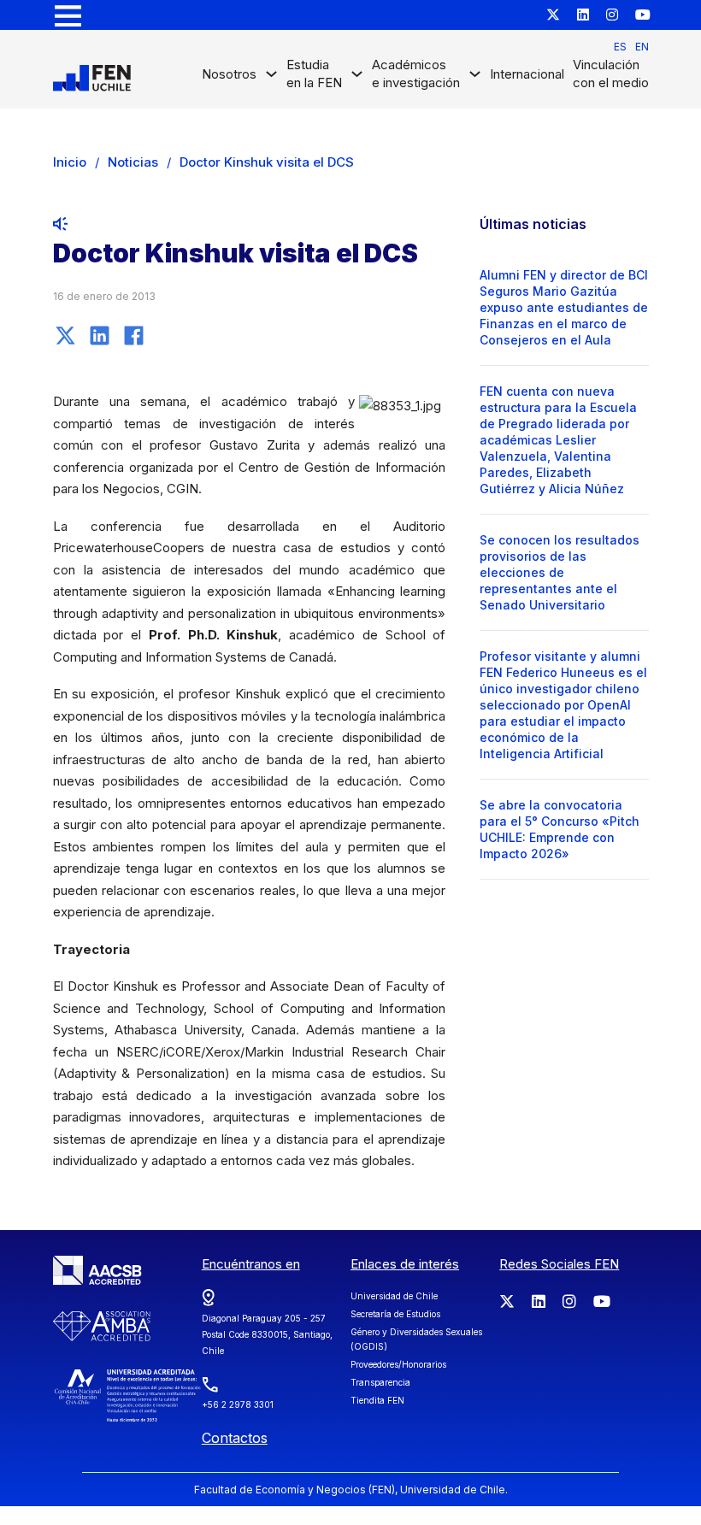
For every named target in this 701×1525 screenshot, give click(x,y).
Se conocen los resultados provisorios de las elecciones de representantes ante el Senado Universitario (559, 572)
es (620, 46)
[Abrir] (68, 15)
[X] (66, 335)
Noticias (133, 162)
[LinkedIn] (100, 335)
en (642, 46)
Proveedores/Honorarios (398, 1364)
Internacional (527, 74)
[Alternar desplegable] (271, 78)
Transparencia (380, 1382)
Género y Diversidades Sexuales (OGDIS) (416, 1339)
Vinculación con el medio (611, 73)
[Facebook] (134, 335)
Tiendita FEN (377, 1400)
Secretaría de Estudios (395, 1314)
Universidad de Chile (394, 1296)
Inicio (69, 162)
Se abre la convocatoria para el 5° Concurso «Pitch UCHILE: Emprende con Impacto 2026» (559, 829)
